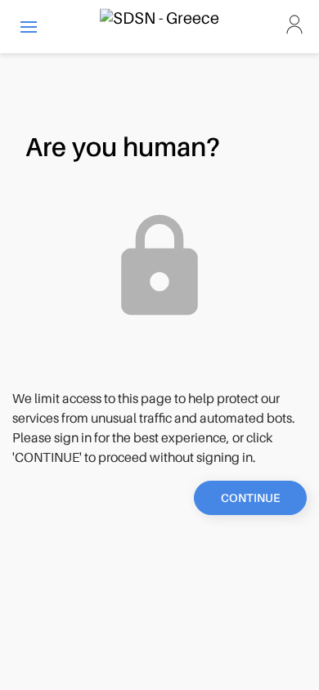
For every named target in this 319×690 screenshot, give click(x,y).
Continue (250, 497)
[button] (28, 26)
